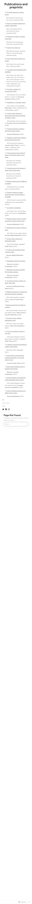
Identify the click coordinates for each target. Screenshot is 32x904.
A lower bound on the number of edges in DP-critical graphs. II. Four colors (15, 155)
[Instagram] (9, 409)
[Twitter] (3, 409)
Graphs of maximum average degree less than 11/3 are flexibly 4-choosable (15, 195)
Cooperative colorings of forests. (16, 261)
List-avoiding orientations (14, 208)
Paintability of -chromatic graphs (16, 102)
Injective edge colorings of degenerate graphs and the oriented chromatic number (15, 115)
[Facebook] (6, 409)
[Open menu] (3, 400)
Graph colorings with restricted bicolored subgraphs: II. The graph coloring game (14, 358)
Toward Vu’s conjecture (13, 47)
